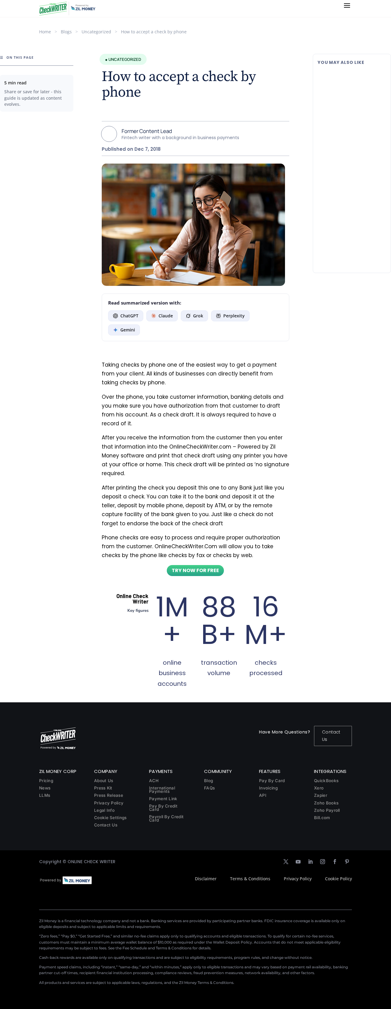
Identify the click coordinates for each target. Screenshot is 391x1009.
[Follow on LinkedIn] (310, 862)
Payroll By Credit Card (166, 818)
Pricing (46, 780)
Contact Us (331, 735)
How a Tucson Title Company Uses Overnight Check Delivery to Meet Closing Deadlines (352, 224)
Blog (208, 780)
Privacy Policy (108, 802)
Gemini (127, 330)
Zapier (320, 795)
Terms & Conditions (250, 878)
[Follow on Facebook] (335, 862)
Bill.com (322, 817)
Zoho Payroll (327, 810)
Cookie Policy (338, 878)
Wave (351, 176)
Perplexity (234, 316)
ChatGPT (129, 316)
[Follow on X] (286, 862)
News (44, 787)
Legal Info (104, 810)
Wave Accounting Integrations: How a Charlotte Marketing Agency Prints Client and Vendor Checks (351, 154)
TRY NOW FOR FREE (195, 570)
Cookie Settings (110, 817)
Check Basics (358, 103)
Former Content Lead (147, 131)
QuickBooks (326, 780)
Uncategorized (96, 32)
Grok (198, 316)
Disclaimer (206, 878)
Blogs (66, 32)
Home (45, 32)
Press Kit (103, 787)
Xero (318, 787)
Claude (166, 316)
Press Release (108, 795)
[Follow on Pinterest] (347, 862)
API (262, 795)
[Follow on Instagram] (322, 862)
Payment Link (163, 798)
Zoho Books (326, 802)
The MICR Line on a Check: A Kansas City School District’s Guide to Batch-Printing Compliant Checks (351, 84)
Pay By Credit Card (163, 808)
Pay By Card (272, 780)
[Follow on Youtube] (298, 862)
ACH (154, 780)
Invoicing (268, 787)
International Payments (162, 789)
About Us (103, 780)
